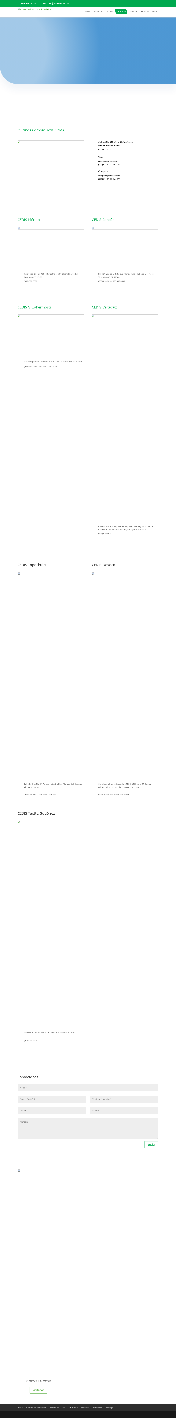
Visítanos (38, 1390)
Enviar (151, 1144)
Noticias (133, 11)
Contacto (121, 11)
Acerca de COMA (57, 1407)
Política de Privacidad (36, 1407)
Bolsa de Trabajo (149, 11)
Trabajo (109, 1407)
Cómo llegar (27, 189)
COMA (110, 11)
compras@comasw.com (90, 95)
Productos (99, 11)
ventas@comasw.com (45, 95)
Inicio (87, 11)
